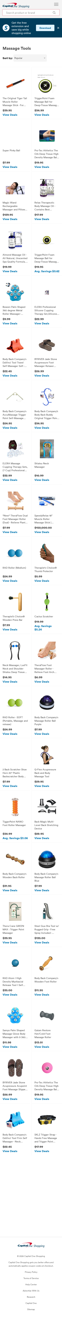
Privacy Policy (31, 1272)
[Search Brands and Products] (54, 12)
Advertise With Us (31, 1290)
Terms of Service (31, 1278)
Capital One (31, 1303)
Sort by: (8, 58)
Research (31, 1296)
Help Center (31, 1284)
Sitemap (31, 1309)
